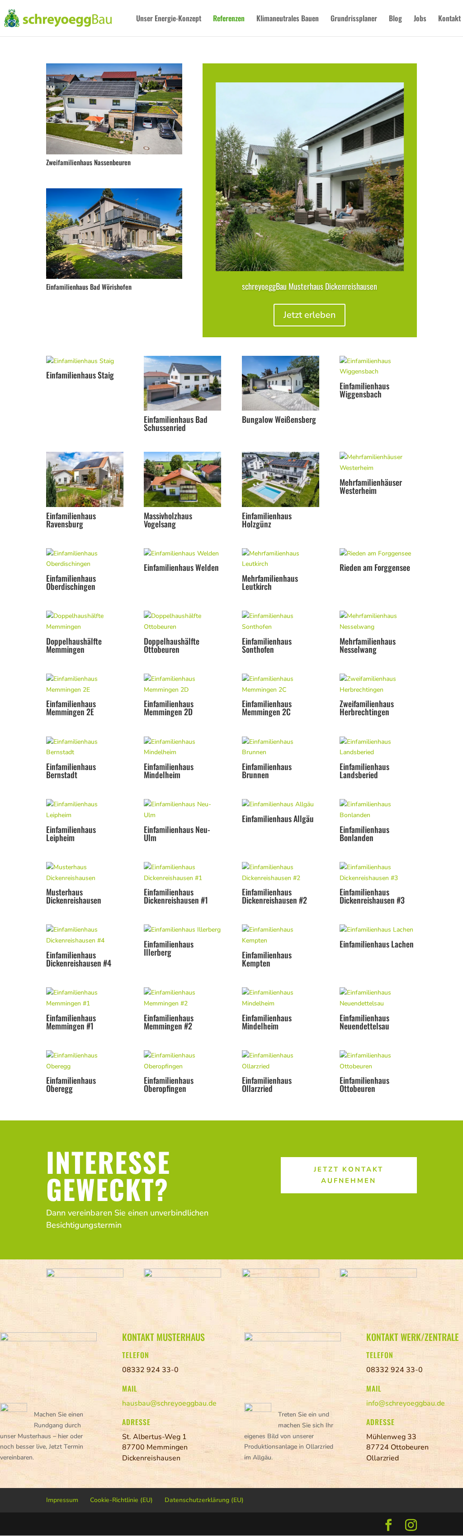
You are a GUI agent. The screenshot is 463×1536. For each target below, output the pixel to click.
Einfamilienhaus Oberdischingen (71, 582)
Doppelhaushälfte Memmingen (74, 645)
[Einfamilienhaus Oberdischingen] (84, 559)
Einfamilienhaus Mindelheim (169, 770)
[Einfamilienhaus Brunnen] (280, 747)
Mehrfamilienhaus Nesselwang (368, 645)
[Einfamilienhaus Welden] (182, 553)
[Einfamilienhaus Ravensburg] (84, 479)
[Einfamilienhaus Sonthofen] (280, 621)
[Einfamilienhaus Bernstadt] (84, 747)
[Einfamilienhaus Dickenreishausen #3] (378, 873)
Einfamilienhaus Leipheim (71, 833)
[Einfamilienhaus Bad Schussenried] (182, 383)
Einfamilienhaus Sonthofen (267, 645)
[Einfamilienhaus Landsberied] (378, 747)
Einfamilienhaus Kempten (267, 959)
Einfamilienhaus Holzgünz (267, 520)
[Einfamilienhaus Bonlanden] (378, 810)
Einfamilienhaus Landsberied (364, 770)
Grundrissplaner (354, 19)
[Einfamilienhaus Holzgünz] (280, 479)
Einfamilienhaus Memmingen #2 (169, 1022)
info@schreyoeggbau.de (405, 1403)
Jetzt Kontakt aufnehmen (348, 1175)
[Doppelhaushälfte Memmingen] (84, 621)
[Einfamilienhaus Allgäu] (280, 804)
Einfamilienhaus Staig (80, 375)
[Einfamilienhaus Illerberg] (182, 929)
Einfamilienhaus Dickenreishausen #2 (274, 896)
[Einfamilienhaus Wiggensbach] (378, 367)
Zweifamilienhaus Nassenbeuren (88, 162)
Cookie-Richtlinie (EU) (121, 1500)
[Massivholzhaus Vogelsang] (182, 479)
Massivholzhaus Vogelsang (168, 520)
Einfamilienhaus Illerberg (169, 948)
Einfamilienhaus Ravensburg (71, 520)
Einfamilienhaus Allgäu (278, 818)
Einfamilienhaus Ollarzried (267, 1084)
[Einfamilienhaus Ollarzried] (280, 1061)
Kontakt (449, 19)
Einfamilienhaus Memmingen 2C (267, 708)
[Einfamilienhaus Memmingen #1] (84, 998)
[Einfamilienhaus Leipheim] (84, 810)
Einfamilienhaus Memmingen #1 (71, 1022)
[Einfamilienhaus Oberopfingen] (182, 1061)
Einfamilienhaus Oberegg (71, 1084)
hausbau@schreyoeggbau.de (169, 1403)
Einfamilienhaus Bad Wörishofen (89, 287)
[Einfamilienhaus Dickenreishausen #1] (182, 873)
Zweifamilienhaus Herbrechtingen (367, 708)
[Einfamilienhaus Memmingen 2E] (84, 684)
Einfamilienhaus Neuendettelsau (364, 1022)
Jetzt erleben (309, 315)
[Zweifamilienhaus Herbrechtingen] (378, 684)
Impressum (62, 1500)
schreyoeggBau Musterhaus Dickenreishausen (309, 286)
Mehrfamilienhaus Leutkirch (270, 582)
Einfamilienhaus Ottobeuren (364, 1084)
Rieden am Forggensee (375, 567)
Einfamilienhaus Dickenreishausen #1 (176, 896)
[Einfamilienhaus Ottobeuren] (378, 1061)
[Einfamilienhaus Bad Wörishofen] (114, 233)
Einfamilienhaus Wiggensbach (364, 390)
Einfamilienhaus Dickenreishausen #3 (372, 896)
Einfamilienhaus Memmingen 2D (169, 708)
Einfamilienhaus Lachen (377, 944)
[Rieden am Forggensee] (378, 553)
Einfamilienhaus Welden (181, 567)
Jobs (420, 19)
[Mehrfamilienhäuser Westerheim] (378, 463)
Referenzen (229, 19)
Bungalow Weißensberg (279, 419)
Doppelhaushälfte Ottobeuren (171, 645)
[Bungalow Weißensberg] (280, 383)
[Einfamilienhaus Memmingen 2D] (182, 684)
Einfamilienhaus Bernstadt (71, 770)
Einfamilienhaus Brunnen (267, 770)
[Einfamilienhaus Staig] (84, 361)
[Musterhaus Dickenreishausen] (84, 873)
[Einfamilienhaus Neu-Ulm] (182, 810)
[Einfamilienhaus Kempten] (280, 935)
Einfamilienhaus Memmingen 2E (71, 708)
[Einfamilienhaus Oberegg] (84, 1061)
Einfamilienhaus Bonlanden (364, 833)
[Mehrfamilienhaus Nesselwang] (378, 621)
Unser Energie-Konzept (168, 19)
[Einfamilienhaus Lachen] (378, 929)
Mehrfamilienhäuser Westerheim (371, 486)
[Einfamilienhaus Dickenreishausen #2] (280, 873)
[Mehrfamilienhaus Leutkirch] (280, 559)
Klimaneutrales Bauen (287, 19)
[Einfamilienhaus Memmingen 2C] (280, 684)
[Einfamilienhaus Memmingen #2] (182, 998)
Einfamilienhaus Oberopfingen (169, 1084)
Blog (395, 19)
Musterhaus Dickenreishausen (73, 896)
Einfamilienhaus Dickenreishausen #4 (78, 959)
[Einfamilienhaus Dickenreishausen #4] (84, 935)
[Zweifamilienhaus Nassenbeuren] (114, 108)
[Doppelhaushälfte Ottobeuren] (182, 621)
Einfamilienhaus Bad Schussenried (176, 423)
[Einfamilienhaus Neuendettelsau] (378, 998)
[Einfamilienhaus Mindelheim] (182, 747)
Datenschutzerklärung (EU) (204, 1500)
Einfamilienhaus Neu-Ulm (177, 833)
